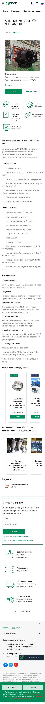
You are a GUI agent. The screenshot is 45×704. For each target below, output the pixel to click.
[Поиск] (37, 3)
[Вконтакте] (5, 665)
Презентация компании (19, 485)
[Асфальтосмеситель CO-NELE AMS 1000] (22, 56)
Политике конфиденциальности (34, 694)
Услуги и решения (9, 633)
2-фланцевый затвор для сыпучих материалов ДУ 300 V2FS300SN (17, 403)
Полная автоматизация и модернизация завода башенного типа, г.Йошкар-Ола (17, 465)
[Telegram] (11, 665)
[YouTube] (16, 665)
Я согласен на (17, 536)
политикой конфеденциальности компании (22, 540)
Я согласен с (19, 540)
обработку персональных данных (21, 536)
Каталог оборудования (11, 628)
